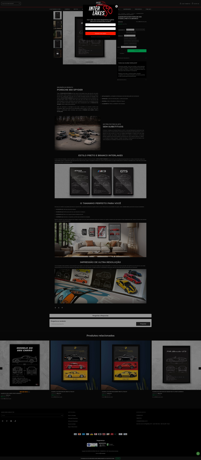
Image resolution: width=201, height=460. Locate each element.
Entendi (117, 458)
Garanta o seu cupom (100, 33)
